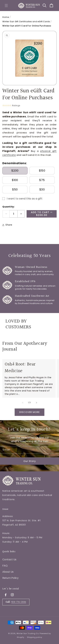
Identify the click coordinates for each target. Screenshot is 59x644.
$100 (15, 180)
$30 (42, 189)
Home (5, 17)
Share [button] (9, 224)
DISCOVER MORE (29, 412)
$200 (14, 170)
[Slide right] (36, 402)
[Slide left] (22, 402)
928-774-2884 (18, 602)
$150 (42, 170)
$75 (42, 180)
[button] (6, 5)
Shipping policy (34, 637)
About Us (8, 572)
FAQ (5, 565)
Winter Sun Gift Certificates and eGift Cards (26, 21)
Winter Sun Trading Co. (28, 633)
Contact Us (9, 559)
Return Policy (10, 578)
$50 (15, 189)
